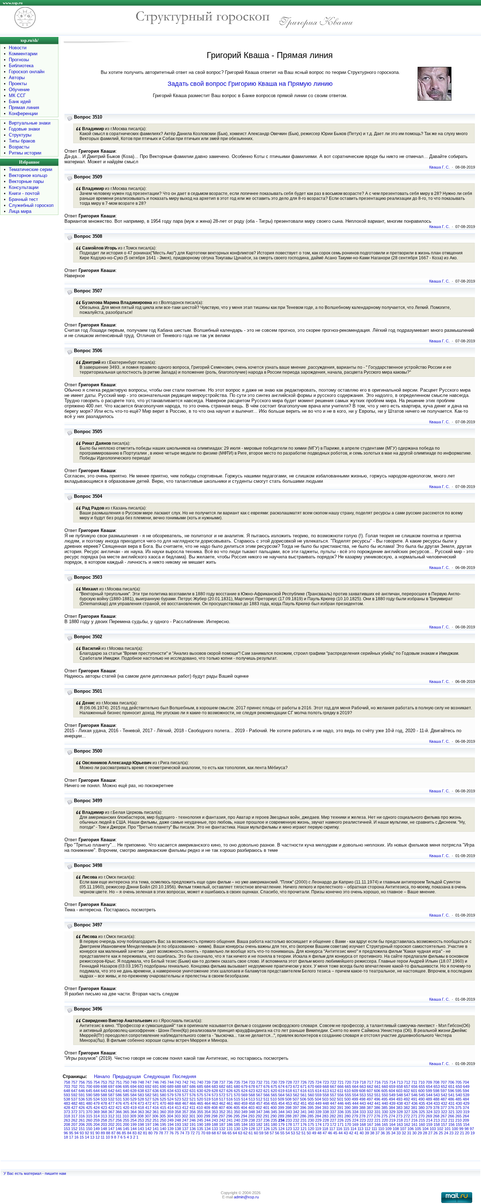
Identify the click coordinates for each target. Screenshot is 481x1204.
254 (133, 1120)
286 (303, 1116)
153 (67, 1129)
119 (318, 1129)
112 (367, 1129)
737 (222, 1082)
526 (155, 1099)
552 (370, 1095)
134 (207, 1129)
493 (399, 1099)
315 (89, 1116)
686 (192, 1086)
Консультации (23, 187)
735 (237, 1082)
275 (384, 1116)
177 (296, 1124)
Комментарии (23, 53)
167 (370, 1124)
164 (392, 1124)
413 (178, 1107)
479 (96, 1103)
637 (148, 1091)
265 (458, 1116)
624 (244, 1091)
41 (356, 1133)
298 (214, 1116)
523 (178, 1099)
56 (277, 1133)
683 (215, 1086)
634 (170, 1091)
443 (363, 1103)
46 (330, 1133)
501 (340, 1099)
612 (333, 1091)
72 (192, 1133)
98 (466, 1129)
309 (133, 1116)
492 (407, 1099)
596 (451, 1091)
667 (333, 1086)
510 (273, 1099)
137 (185, 1129)
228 (326, 1120)
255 (126, 1120)
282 (333, 1116)
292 (259, 1116)
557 (333, 1095)
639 (133, 1091)
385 (384, 1107)
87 (113, 1133)
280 (347, 1116)
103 (433, 1129)
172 (333, 1124)
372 (74, 1112)
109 (388, 1129)
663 (363, 1086)
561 (303, 1095)
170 (348, 1124)
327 (407, 1112)
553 (363, 1095)
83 (134, 1133)
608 (362, 1091)
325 (422, 1112)
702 (74, 1086)
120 (311, 1129)
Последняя (184, 1076)
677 (259, 1086)
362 (148, 1112)
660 (385, 1086)
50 (309, 1133)
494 (392, 1099)
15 (82, 1137)
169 (355, 1124)
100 (455, 1129)
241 (229, 1120)
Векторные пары (26, 181)
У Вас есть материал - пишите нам (35, 1173)
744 (170, 1082)
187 (222, 1124)
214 (429, 1120)
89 (103, 1133)
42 (351, 1133)
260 (89, 1120)
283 (325, 1116)
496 (377, 1099)
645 (89, 1091)
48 (319, 1133)
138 (178, 1129)
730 (274, 1082)
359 (170, 1112)
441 (377, 1103)
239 (244, 1120)
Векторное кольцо (28, 175)
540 (459, 1095)
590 (89, 1095)
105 (418, 1129)
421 (118, 1107)
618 (289, 1091)
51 (303, 1133)
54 (288, 1133)
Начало (102, 1076)
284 (318, 1116)
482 (74, 1103)
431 (451, 1103)
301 (192, 1116)
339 (318, 1112)
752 (111, 1082)
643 (104, 1091)
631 (192, 1091)
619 (281, 1091)
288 (288, 1116)
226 (340, 1120)
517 (222, 1099)
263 (67, 1120)
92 (87, 1133)
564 (281, 1095)
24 (446, 1133)
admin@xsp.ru (246, 1197)
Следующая (157, 1076)
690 (163, 1086)
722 (333, 1082)
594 (466, 1091)
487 (444, 1099)
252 (148, 1120)
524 (170, 1099)
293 (251, 1116)
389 (355, 1107)
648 (67, 1091)
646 (82, 1091)
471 (155, 1103)
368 (104, 1112)
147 (111, 1129)
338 (326, 1112)
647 (74, 1091)
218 (399, 1120)
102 (440, 1129)
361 (155, 1112)
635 (163, 1091)
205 (89, 1124)
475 (126, 1103)
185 (237, 1124)
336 (340, 1112)
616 (303, 1091)
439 (392, 1103)
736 (229, 1082)
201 (118, 1124)
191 (192, 1124)
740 (200, 1082)
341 (303, 1112)
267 (444, 1116)
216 (414, 1120)
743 (178, 1082)
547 (407, 1095)
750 (126, 1082)
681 (229, 1086)
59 (261, 1133)
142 (148, 1129)
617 (296, 1091)
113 (360, 1129)
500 (347, 1099)
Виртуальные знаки (29, 123)
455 (274, 1103)
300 (199, 1116)
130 (237, 1129)
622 (259, 1091)
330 (385, 1112)
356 (192, 1112)
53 (293, 1133)
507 (296, 1099)
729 (281, 1082)
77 (166, 1133)
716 (377, 1082)
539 (466, 1095)
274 (392, 1116)
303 (177, 1116)
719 (355, 1082)
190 (200, 1124)
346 (266, 1112)
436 (414, 1103)
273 (399, 1116)
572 (222, 1095)
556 (340, 1095)
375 (458, 1107)
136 (192, 1129)
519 (207, 1099)
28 (425, 1133)
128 (252, 1129)
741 (192, 1082)
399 (281, 1107)
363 (141, 1112)
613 (326, 1091)
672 (296, 1086)
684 (207, 1086)
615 (311, 1091)
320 (459, 1112)
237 (259, 1120)
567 (259, 1095)
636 (155, 1091)
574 (207, 1095)
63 (240, 1133)
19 (472, 1133)
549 (392, 1095)
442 (370, 1103)
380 (421, 1107)
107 (403, 1129)
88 (108, 1133)
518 (215, 1099)
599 (429, 1091)
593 (67, 1095)
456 (266, 1103)
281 (340, 1116)
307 (148, 1116)
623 (252, 1091)
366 (118, 1112)
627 (222, 1091)
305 (163, 1116)
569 (244, 1095)
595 (458, 1091)
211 (451, 1120)
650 (459, 1086)
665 (348, 1086)
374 (466, 1107)
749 (133, 1082)
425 (89, 1107)
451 (303, 1103)
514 (244, 1099)
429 (466, 1103)
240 (237, 1120)
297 (222, 1116)
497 (370, 1099)
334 (355, 1112)
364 (133, 1112)
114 (353, 1129)
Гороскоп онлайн (26, 71)
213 (436, 1120)
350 (237, 1112)
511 (266, 1099)
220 (385, 1120)
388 (362, 1107)
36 (383, 1133)
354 (207, 1112)
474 (133, 1103)
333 (363, 1112)
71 (198, 1133)
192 (185, 1124)
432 (444, 1103)
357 (185, 1112)
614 (318, 1091)
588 (104, 1095)
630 (200, 1091)
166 (377, 1124)
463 (215, 1103)
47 (325, 1133)
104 (425, 1129)
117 (332, 1129)
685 (200, 1086)
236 (266, 1120)
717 (370, 1082)
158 (436, 1124)
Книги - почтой (24, 193)
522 (185, 1099)
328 (399, 1112)
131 (229, 1129)
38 (372, 1133)
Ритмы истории (25, 153)
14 (87, 1137)
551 (377, 1095)
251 (155, 1120)
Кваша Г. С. (439, 167)
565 (274, 1095)
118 (325, 1129)
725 (311, 1082)
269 (429, 1116)
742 (185, 1082)
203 (104, 1124)
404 (244, 1107)
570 (237, 1095)
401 (266, 1107)
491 (414, 1099)
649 (466, 1086)
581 (155, 1095)
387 (370, 1107)
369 (96, 1112)
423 (104, 1107)
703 (67, 1086)
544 (429, 1095)
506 (303, 1099)
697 (111, 1086)
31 (409, 1133)
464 (207, 1103)
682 (222, 1086)
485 (458, 1099)
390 (347, 1107)
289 (281, 1116)
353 (215, 1112)
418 (141, 1107)
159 (429, 1124)
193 (178, 1124)
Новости (17, 47)
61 (251, 1133)
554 (355, 1095)
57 (272, 1133)
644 (96, 1091)
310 (126, 1116)
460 (237, 1103)
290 (273, 1116)
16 (76, 1137)
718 (363, 1082)
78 (161, 1133)
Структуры (20, 135)
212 (444, 1120)
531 (118, 1099)
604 (392, 1091)
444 (355, 1103)
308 (140, 1116)
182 (259, 1124)
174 (318, 1124)
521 (192, 1099)
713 (399, 1082)
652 (444, 1086)
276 (377, 1116)
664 (355, 1086)
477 (111, 1103)
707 (444, 1082)
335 (348, 1112)
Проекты (18, 83)
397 (296, 1107)
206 (82, 1124)
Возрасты (19, 147)
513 (252, 1099)
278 (362, 1116)
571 (229, 1095)
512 (259, 1099)
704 (466, 1082)
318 (67, 1116)
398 (288, 1107)
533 (104, 1099)
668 (326, 1086)
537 (74, 1099)
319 (466, 1112)
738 (215, 1082)
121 (303, 1129)
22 (457, 1133)
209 (466, 1120)
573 (215, 1095)
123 (289, 1129)
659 (392, 1086)
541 (451, 1095)
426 (82, 1107)
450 (311, 1103)
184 (244, 1124)
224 (355, 1120)
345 (274, 1112)
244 (207, 1120)
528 (141, 1099)
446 (340, 1103)
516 (229, 1099)
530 (126, 1099)
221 (377, 1120)
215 (422, 1120)
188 (215, 1124)
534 (96, 1099)
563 (289, 1095)
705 (458, 1082)
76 (171, 1133)
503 (325, 1099)
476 (118, 1103)
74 (182, 1133)
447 (333, 1103)
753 (104, 1082)
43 (346, 1133)
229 (318, 1120)
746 (155, 1082)
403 (251, 1107)
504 (318, 1099)
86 (119, 1133)
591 (82, 1095)
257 (111, 1120)
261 (82, 1120)
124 (281, 1129)
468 (178, 1103)
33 (398, 1133)
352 (222, 1112)
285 (310, 1116)
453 (289, 1103)
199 (133, 1124)
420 (126, 1107)
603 (399, 1091)
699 (96, 1086)
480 (89, 1103)
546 (414, 1095)
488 (436, 1099)
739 (207, 1082)
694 (133, 1086)
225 (348, 1120)
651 (451, 1086)
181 (266, 1124)
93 (82, 1133)
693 (141, 1086)
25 (441, 1133)
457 (259, 1103)
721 (340, 1082)
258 (104, 1120)
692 (148, 1086)
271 (414, 1116)
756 (82, 1082)
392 (333, 1107)
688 (178, 1086)
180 (274, 1124)
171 (340, 1124)
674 (281, 1086)
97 (472, 1129)
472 (148, 1103)
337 (333, 1112)
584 (133, 1095)
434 (429, 1103)
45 (335, 1133)
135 (200, 1129)
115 (346, 1129)
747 (148, 1082)
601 (414, 1091)
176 (303, 1124)
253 (141, 1120)
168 (363, 1124)
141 (155, 1129)
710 (421, 1082)
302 (185, 1116)
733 (252, 1082)
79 (156, 1133)
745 (163, 1082)
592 (74, 1095)
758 (67, 1082)
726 (303, 1082)
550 (385, 1095)
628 (215, 1091)
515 (237, 1099)
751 (118, 1082)
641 (118, 1091)
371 (82, 1112)
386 (377, 1107)
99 (461, 1129)
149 (96, 1129)
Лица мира (20, 211)
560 (311, 1095)
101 (447, 1129)
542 (444, 1095)
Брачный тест (23, 199)
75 (177, 1133)
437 (407, 1103)
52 (298, 1133)
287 (296, 1116)
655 (422, 1086)
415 (163, 1107)
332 (370, 1112)
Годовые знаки (24, 129)
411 (192, 1107)
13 (92, 1137)
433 (436, 1103)
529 (133, 1099)
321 (451, 1112)
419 (133, 1107)
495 (384, 1099)
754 (96, 1082)
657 (407, 1086)
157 (444, 1124)
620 (274, 1091)
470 (163, 1103)
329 (392, 1112)
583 (141, 1095)
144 (133, 1129)
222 (370, 1120)
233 (289, 1120)
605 (384, 1091)
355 (200, 1112)
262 (74, 1120)
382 (407, 1107)
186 (229, 1124)
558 (326, 1095)
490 (421, 1099)
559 (318, 1095)
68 (214, 1133)
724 (318, 1082)
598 (436, 1091)
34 (393, 1133)
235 (274, 1120)
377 (444, 1107)
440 (385, 1103)
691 (155, 1086)
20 (467, 1133)
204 (96, 1124)
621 (266, 1091)
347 (259, 1112)
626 (229, 1091)
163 (399, 1124)
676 (266, 1086)
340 (311, 1112)
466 (192, 1103)
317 (74, 1116)
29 (420, 1133)
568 (252, 1095)
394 (318, 1107)
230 (311, 1120)
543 (436, 1095)
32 (404, 1133)
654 (429, 1086)
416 (155, 1107)
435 (422, 1103)
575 (200, 1095)
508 (288, 1099)
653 (436, 1086)
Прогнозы (19, 59)
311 (118, 1116)
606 (377, 1091)
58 (266, 1133)
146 (118, 1129)
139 (170, 1129)
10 (108, 1137)
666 (340, 1086)
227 (333, 1120)
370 (89, 1112)
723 (326, 1082)
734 (244, 1082)
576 (192, 1095)
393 (325, 1107)
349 (244, 1112)
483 (67, 1103)
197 (148, 1124)
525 (163, 1099)
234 (281, 1120)
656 (414, 1086)
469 (170, 1103)
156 (451, 1124)
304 (170, 1116)
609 (355, 1091)
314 (96, 1116)
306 (155, 1116)
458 (252, 1103)
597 (444, 1091)
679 (244, 1086)
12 (97, 1137)
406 (229, 1107)
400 (273, 1107)
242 (222, 1120)
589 (96, 1095)
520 (200, 1099)
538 (67, 1099)
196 (155, 1124)
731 (266, 1082)
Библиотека (21, 65)
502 (333, 1099)
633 (178, 1091)
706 (451, 1082)
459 (244, 1103)
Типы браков (22, 141)
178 (289, 1124)
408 (214, 1107)
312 (111, 1116)
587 (111, 1095)
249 (170, 1120)
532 (111, 1099)
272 (407, 1116)
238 (252, 1120)
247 (185, 1120)
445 (348, 1103)
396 (303, 1107)
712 (407, 1082)
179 (281, 1124)
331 (377, 1112)
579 (170, 1095)
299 (207, 1116)
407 (222, 1107)
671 (303, 1086)
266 (451, 1116)
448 (326, 1103)
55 (282, 1133)
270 (421, 1116)
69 (208, 1133)
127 (259, 1129)
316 (82, 1116)
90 (97, 1133)
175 (311, 1124)
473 (141, 1103)
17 (71, 1137)
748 (141, 1082)
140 (163, 1129)
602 (407, 1091)
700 (89, 1086)
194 (170, 1124)
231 (303, 1120)
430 (459, 1103)
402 (259, 1107)
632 (185, 1091)
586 (118, 1095)
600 (421, 1091)
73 (187, 1133)
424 (96, 1107)
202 (111, 1124)
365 (126, 1112)
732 (259, 1082)
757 (74, 1082)
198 (141, 1124)
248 (178, 1120)
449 (318, 1103)
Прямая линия (24, 107)
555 (348, 1095)
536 (82, 1099)
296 (229, 1116)
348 (252, 1112)
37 (377, 1133)
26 (435, 1133)
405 (236, 1107)
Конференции (23, 113)
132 (222, 1129)
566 (266, 1095)
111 (374, 1129)
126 (266, 1129)
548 (399, 1095)
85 (124, 1133)
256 (118, 1120)
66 (224, 1133)
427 (74, 1107)
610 (347, 1091)
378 (436, 1107)
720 (348, 1082)
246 (192, 1120)
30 (414, 1133)
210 (458, 1120)
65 (229, 1133)
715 (385, 1082)
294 (244, 1116)
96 (66, 1133)
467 (185, 1103)
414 (170, 1107)
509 (281, 1099)
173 (326, 1124)
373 (67, 1112)
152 (74, 1129)
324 (429, 1112)
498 (362, 1099)
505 (310, 1099)
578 (178, 1095)
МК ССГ (17, 95)
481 (82, 1103)
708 (436, 1082)
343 (289, 1112)
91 (92, 1133)
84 (129, 1133)
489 (429, 1099)
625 (237, 1091)
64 (235, 1133)
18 (66, 1137)
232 (296, 1120)
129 (244, 1129)
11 (103, 1137)
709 (429, 1082)
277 (370, 1116)
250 (163, 1120)
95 (71, 1133)
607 (370, 1091)
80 (150, 1133)
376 (451, 1107)
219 (392, 1120)
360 (163, 1112)
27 (430, 1133)
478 (104, 1103)
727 (296, 1082)
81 (145, 1133)
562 (296, 1095)
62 (245, 1133)
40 (362, 1133)
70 (203, 1133)
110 (381, 1129)
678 (252, 1086)
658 (399, 1086)
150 (89, 1129)
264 (466, 1116)
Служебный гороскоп (31, 205)
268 (436, 1116)
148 (104, 1129)
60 (256, 1133)
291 (266, 1116)
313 (104, 1116)
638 (141, 1091)
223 (363, 1120)
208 (67, 1124)
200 (126, 1124)
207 (74, 1124)
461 (229, 1103)
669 (318, 1086)
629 (207, 1091)
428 (67, 1107)
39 (367, 1133)
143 (141, 1129)
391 (340, 1107)
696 (118, 1086)
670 (311, 1086)
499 (355, 1099)
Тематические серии (30, 169)
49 (314, 1133)
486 (451, 1099)
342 (296, 1112)
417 (148, 1107)
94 (76, 1133)
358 (178, 1112)
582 (148, 1095)
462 (222, 1103)
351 (229, 1112)
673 (289, 1086)
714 (392, 1082)
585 (126, 1095)
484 (466, 1099)
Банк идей (20, 101)
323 (436, 1112)
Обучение (19, 89)
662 (370, 1086)
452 (296, 1103)
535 (89, 1099)
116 (339, 1129)
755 (89, 1082)
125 (274, 1129)
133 (215, 1129)
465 (200, 1103)
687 (185, 1086)
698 (104, 1086)
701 (82, 1086)
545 (422, 1095)
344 (281, 1112)
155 (459, 1124)
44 (340, 1133)
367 (111, 1112)
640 (126, 1091)
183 (252, 1124)
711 (414, 1082)
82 (140, 1133)
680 (237, 1086)
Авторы (17, 77)
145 (126, 1129)
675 (274, 1086)
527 (148, 1099)
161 (414, 1124)
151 (82, 1129)
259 (96, 1120)
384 (392, 1107)
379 (429, 1107)
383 (399, 1107)
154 (466, 1124)
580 (163, 1095)
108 (396, 1129)
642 (111, 1091)
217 (407, 1120)
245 (200, 1120)
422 (111, 1107)
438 (399, 1103)
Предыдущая (127, 1076)
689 (170, 1086)
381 (414, 1107)
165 (385, 1124)
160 (422, 1124)
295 (236, 1116)
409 (207, 1107)
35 (388, 1133)
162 (407, 1124)
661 (377, 1086)
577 (185, 1095)
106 (410, 1129)
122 (296, 1129)
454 (281, 1103)
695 (126, 1086)
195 (163, 1124)
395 (310, 1107)
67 (219, 1133)
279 (355, 1116)
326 (414, 1112)
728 (289, 1082)
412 (185, 1107)
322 (444, 1112)
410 (199, 1107)
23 (451, 1133)
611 (340, 1091)
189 (207, 1124)
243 (215, 1120)
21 (462, 1133)
